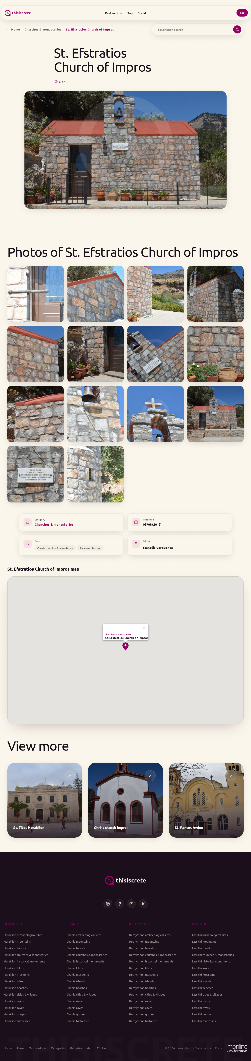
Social (142, 13)
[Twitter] (143, 903)
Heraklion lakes (14, 968)
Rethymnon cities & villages (147, 994)
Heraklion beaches (16, 987)
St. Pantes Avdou (189, 827)
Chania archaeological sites (84, 935)
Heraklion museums (17, 974)
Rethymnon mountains (144, 941)
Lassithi (199, 924)
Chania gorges (76, 1014)
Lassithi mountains (204, 941)
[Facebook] (119, 903)
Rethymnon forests (141, 948)
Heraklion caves (14, 1007)
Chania (73, 924)
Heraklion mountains (17, 941)
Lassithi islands (201, 981)
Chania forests (76, 948)
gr (242, 13)
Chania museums (78, 974)
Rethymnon (139, 924)
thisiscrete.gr (184, 1048)
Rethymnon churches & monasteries (152, 954)
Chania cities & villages (81, 994)
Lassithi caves (201, 1007)
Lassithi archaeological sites (210, 935)
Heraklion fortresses (17, 1021)
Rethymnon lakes (140, 968)
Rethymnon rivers (141, 1001)
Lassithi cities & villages (207, 994)
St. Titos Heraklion (28, 827)
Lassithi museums (203, 974)
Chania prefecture (90, 548)
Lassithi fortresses (204, 1021)
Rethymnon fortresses (143, 1021)
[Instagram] (107, 903)
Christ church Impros (111, 827)
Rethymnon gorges (141, 1014)
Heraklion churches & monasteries (26, 954)
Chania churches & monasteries (55, 548)
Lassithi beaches (202, 987)
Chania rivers (75, 1001)
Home (15, 29)
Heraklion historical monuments (24, 961)
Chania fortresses (78, 1021)
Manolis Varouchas (158, 547)
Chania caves (75, 1007)
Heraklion (13, 924)
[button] (125, 646)
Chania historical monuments (85, 961)
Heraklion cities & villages (20, 994)
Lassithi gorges (201, 1014)
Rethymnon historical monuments (151, 961)
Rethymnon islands (141, 981)
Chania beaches (77, 987)
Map (89, 1048)
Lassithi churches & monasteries (213, 954)
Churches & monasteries (43, 29)
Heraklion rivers (14, 1001)
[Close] (144, 628)
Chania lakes (75, 968)
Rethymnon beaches (142, 987)
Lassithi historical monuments (211, 961)
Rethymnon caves (140, 1007)
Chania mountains (78, 941)
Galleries (76, 1048)
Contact (102, 1048)
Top (130, 13)
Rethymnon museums (143, 974)
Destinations (113, 13)
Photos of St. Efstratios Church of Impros (122, 251)
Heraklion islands (15, 981)
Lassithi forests (202, 948)
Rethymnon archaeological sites (150, 935)
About (20, 1048)
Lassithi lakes (200, 968)
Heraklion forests (15, 948)
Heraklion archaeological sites (23, 935)
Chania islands (76, 981)
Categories (58, 1048)
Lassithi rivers (201, 1001)
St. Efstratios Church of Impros (126, 638)
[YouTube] (131, 903)
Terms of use (37, 1048)
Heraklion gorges (15, 1014)
